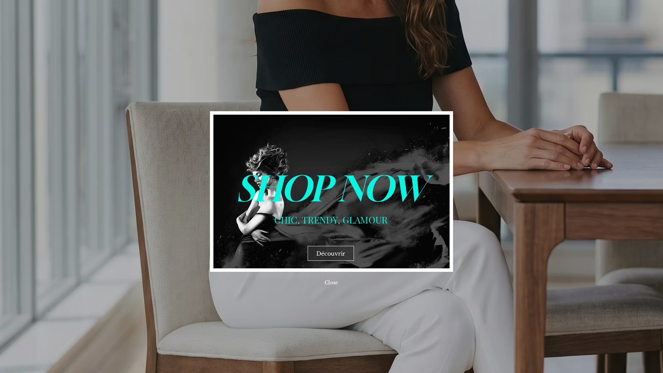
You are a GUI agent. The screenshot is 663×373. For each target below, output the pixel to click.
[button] (331, 282)
